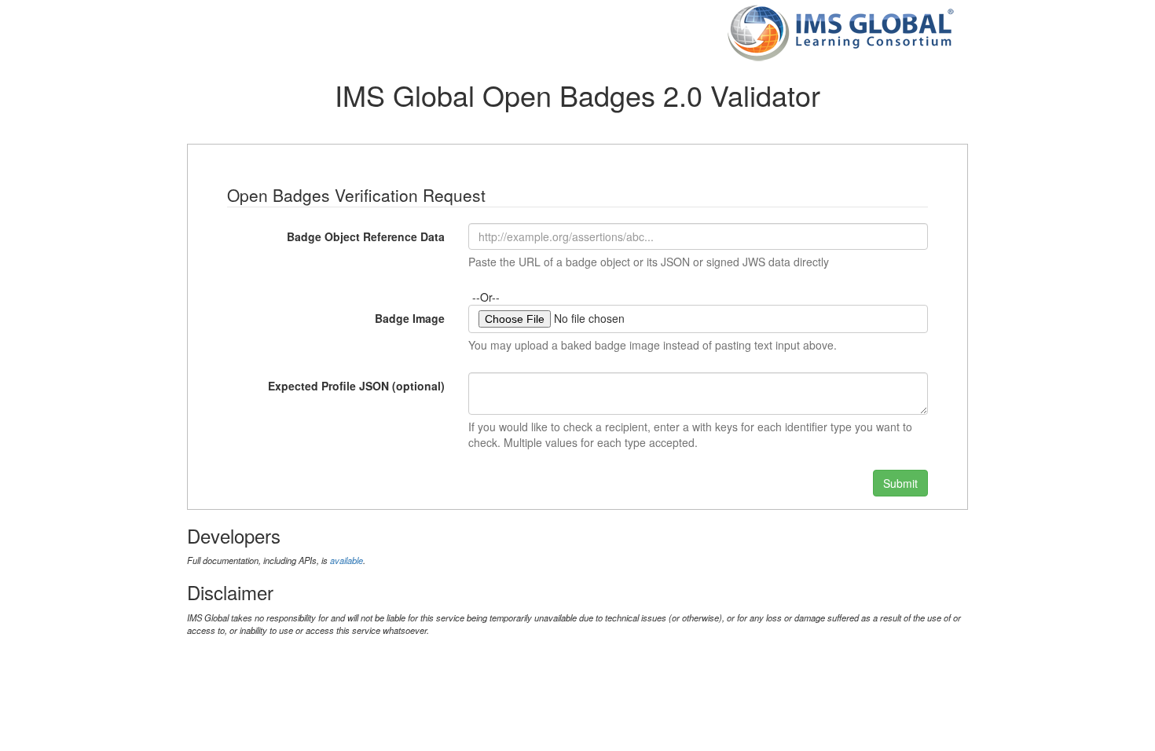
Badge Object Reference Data (366, 236)
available (346, 560)
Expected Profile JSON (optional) (356, 386)
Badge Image (410, 318)
